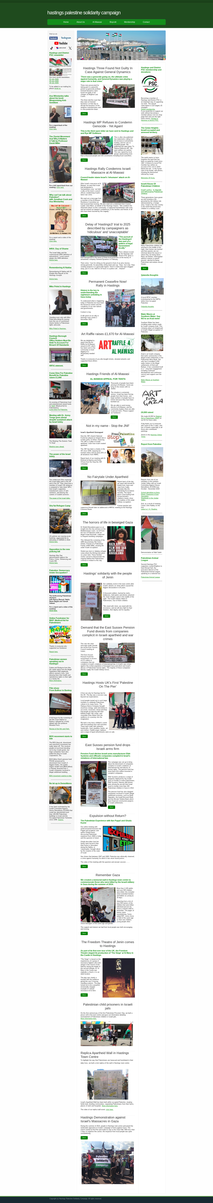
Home (66, 22)
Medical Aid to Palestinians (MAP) (151, 417)
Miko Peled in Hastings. (57, 328)
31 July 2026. (54, 79)
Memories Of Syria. (148, 178)
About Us (81, 22)
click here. (109, 1109)
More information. (55, 681)
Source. (61, 820)
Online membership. (148, 109)
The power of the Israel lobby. (59, 498)
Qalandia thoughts (147, 307)
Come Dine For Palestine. (58, 410)
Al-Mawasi (97, 22)
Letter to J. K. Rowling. (149, 509)
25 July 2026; (54, 81)
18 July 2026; (54, 83)
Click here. (53, 129)
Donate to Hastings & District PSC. (150, 119)
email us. (57, 88)
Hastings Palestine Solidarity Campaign (83, 12)
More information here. (89, 1019)
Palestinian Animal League (150, 577)
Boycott (113, 22)
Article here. (53, 260)
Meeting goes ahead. (56, 447)
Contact (146, 22)
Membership (129, 22)
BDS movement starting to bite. (60, 776)
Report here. (53, 652)
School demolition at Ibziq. (150, 492)
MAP (53, 406)
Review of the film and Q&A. (59, 729)
